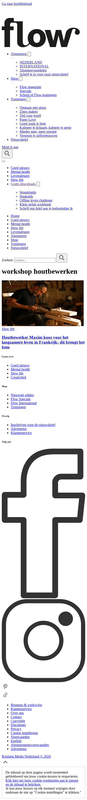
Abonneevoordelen (33, 70)
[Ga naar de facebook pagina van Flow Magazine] (43, 597)
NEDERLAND (31, 62)
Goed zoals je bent (33, 123)
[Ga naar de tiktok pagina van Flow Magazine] (5, 697)
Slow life (8, 329)
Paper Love (28, 119)
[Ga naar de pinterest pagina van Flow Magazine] (5, 689)
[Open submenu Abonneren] (29, 54)
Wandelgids (28, 192)
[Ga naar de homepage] (41, 46)
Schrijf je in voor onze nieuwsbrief (44, 74)
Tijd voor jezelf (30, 115)
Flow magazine (30, 87)
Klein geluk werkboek (35, 204)
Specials (25, 91)
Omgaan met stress (33, 107)
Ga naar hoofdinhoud (17, 4)
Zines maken (29, 111)
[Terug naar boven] (5, 764)
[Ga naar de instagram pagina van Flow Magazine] (43, 681)
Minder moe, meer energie (38, 131)
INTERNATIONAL (34, 66)
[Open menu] (3, 161)
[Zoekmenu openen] (7, 153)
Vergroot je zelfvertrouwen (38, 135)
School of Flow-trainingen (38, 95)
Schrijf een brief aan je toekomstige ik (46, 208)
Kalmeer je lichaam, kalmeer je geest (45, 127)
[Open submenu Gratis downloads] (38, 184)
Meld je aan (10, 147)
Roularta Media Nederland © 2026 (26, 756)
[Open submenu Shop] (21, 78)
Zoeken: (7, 260)
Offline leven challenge (36, 200)
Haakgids (26, 196)
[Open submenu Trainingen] (28, 99)
